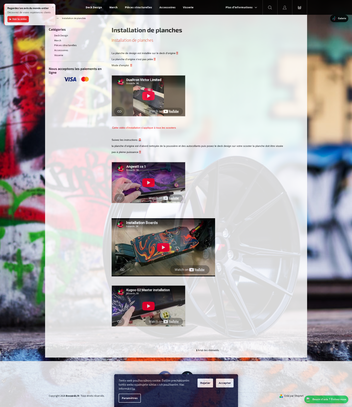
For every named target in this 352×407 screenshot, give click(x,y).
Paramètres (130, 398)
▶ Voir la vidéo (18, 19)
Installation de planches (132, 40)
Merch (57, 40)
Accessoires (61, 50)
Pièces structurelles (65, 45)
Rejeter (205, 383)
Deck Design (61, 35)
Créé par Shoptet (293, 396)
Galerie (342, 18)
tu (133, 389)
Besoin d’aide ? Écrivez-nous (329, 399)
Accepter (225, 383)
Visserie (58, 55)
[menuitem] (94, 7)
